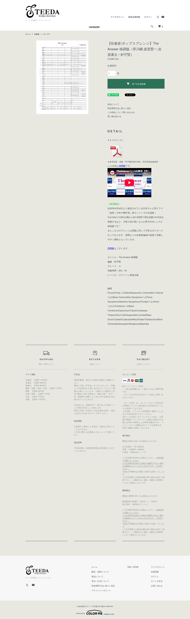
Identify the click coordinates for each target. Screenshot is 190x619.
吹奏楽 (36, 34)
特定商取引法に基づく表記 (119, 108)
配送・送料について (100, 571)
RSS (129, 567)
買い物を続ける (114, 116)
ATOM (135, 567)
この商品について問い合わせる (121, 112)
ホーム (27, 34)
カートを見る (157, 581)
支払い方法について (100, 581)
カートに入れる (139, 83)
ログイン (148, 16)
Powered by (80, 613)
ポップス (46, 34)
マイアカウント (117, 16)
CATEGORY (94, 27)
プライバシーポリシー (101, 590)
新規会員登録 (134, 16)
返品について (113, 104)
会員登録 (155, 571)
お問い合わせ (157, 585)
